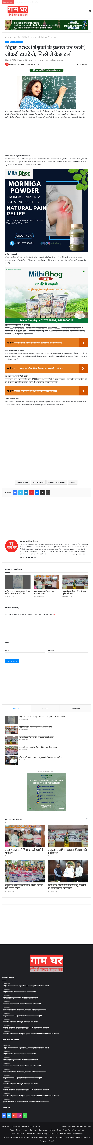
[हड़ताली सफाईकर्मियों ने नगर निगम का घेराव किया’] (11, 750)
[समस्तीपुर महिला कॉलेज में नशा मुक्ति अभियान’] (75, 582)
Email (7, 651)
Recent (45, 708)
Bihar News (23, 482)
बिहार (11, 42)
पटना (7, 42)
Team (18, 1130)
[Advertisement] (46, 138)
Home (9, 37)
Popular (16, 708)
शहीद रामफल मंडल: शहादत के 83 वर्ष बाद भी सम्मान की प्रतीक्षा (17, 592)
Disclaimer (52, 1130)
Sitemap (51, 1134)
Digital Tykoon (35, 1126)
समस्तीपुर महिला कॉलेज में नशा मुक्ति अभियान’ (74, 592)
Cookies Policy (65, 1134)
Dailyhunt (53, 1137)
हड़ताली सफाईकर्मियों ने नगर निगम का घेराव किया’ (28, 2)
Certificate (33, 1130)
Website (51, 651)
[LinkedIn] (29, 557)
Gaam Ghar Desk (14, 64)
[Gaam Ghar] (17, 11)
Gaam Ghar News (57, 482)
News (73, 482)
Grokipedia (43, 1141)
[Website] (21, 557)
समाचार (14, 37)
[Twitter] (27, 557)
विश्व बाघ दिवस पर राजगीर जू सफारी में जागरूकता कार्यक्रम (40, 757)
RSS (57, 1134)
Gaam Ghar (39, 482)
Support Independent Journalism (70, 1137)
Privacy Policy (62, 1130)
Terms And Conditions (76, 1130)
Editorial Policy (42, 1134)
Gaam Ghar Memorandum (40, 1137)
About (12, 1130)
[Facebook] (24, 557)
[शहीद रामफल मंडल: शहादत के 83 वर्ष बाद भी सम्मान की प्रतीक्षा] (18, 582)
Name (8, 642)
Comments (75, 708)
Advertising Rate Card (12, 1137)
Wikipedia (86, 1137)
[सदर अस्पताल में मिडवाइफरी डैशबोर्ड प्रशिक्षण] (46, 582)
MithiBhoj (75, 1126)
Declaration (25, 1137)
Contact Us (43, 1130)
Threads (52, 1141)
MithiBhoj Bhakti (85, 1126)
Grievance (24, 1130)
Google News (30, 1134)
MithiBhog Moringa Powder (46, 771)
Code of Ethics (77, 1134)
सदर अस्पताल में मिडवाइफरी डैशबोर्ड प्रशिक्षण (44, 592)
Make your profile (18, 1134)
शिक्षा (16, 42)
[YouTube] (32, 557)
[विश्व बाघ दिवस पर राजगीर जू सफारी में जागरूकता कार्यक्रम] (11, 760)
